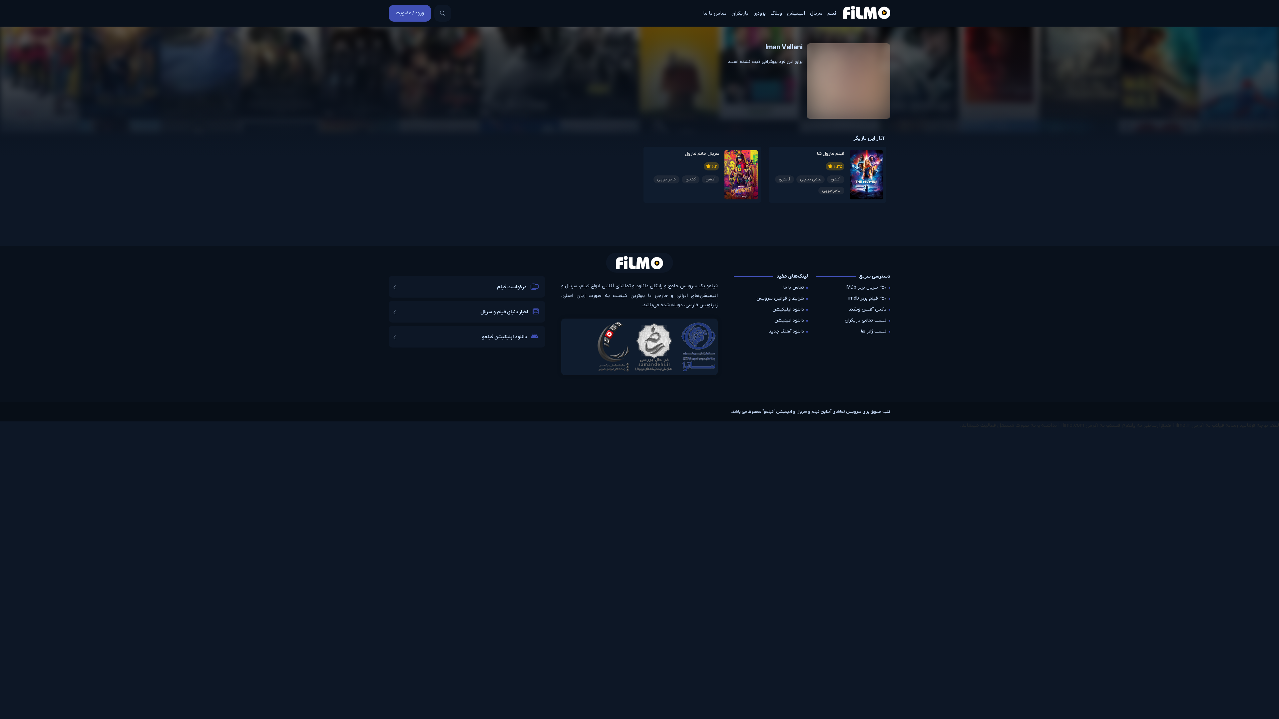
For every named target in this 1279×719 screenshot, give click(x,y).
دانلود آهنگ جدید (786, 331)
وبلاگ (776, 13)
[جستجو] (442, 13)
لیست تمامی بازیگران (865, 320)
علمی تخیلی (810, 179)
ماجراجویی (831, 190)
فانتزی (784, 179)
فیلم (832, 13)
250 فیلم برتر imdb (867, 298)
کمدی (690, 179)
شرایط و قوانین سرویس (780, 298)
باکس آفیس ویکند (867, 309)
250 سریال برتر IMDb (866, 287)
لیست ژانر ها (873, 331)
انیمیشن (796, 13)
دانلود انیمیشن (789, 320)
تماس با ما (714, 13)
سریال (816, 13)
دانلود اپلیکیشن (788, 309)
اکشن (836, 179)
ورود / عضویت (410, 13)
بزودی (759, 13)
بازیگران (739, 13)
